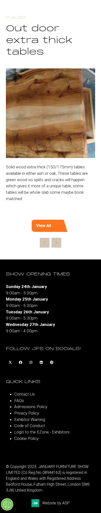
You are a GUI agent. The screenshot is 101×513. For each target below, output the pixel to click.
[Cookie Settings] (7, 504)
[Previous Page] (45, 243)
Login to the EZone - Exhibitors (42, 432)
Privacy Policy (26, 413)
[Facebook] (20, 362)
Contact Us (24, 394)
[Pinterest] (51, 362)
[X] (10, 362)
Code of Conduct (29, 425)
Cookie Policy (26, 438)
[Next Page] (56, 243)
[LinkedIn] (41, 362)
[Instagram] (30, 362)
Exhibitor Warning (29, 419)
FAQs (19, 400)
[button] (50, 226)
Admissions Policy (30, 406)
